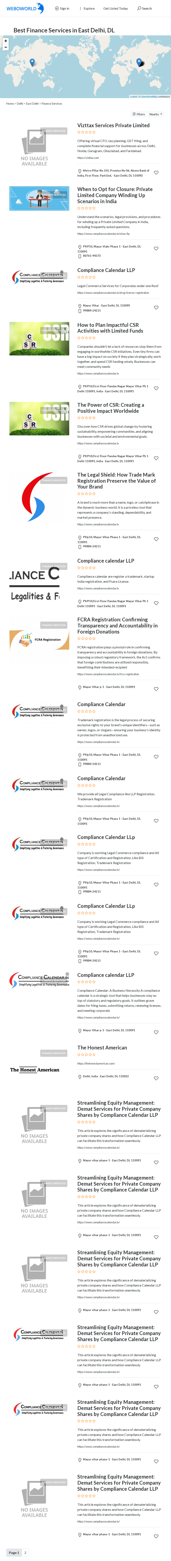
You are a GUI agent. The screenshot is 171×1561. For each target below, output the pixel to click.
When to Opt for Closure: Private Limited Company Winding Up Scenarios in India (115, 195)
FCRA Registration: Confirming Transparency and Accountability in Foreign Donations (117, 625)
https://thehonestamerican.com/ (96, 1063)
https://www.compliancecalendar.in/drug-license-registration (113, 292)
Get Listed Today (115, 8)
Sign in (64, 8)
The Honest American (102, 1047)
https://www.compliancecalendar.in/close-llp (103, 233)
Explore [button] (89, 8)
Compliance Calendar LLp (106, 837)
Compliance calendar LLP (105, 561)
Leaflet (133, 96)
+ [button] (5, 41)
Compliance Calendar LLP (106, 270)
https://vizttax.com (88, 157)
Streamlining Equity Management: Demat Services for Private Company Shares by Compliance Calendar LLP (119, 1109)
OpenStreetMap (149, 96)
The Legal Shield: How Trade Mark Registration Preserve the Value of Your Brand (116, 481)
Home (10, 103)
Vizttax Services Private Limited (113, 125)
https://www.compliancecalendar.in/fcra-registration (108, 674)
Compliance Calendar (101, 704)
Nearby (155, 114)
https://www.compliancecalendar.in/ (98, 742)
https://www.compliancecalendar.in (98, 373)
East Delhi (32, 103)
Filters (140, 114)
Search (147, 8)
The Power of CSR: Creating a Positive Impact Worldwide (110, 408)
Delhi (20, 103)
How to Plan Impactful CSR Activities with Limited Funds (110, 328)
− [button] (5, 47)
